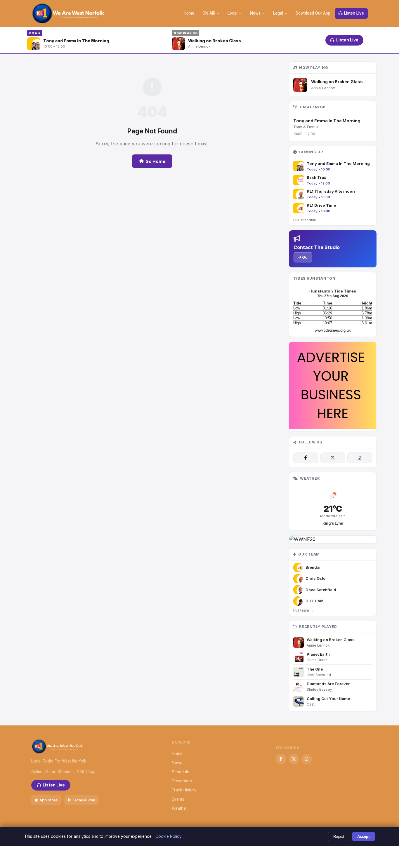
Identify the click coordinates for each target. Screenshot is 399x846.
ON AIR (208, 13)
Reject (338, 836)
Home (189, 13)
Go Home (155, 161)
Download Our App (313, 13)
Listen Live (354, 13)
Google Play (84, 800)
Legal (278, 13)
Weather (179, 808)
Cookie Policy (168, 836)
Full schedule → (307, 220)
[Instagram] (359, 457)
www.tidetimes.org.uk (333, 330)
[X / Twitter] (332, 457)
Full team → (303, 610)
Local (232, 13)
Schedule (180, 772)
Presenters (182, 781)
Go (304, 257)
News (255, 13)
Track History (184, 790)
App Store (48, 800)
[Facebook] (305, 457)
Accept (363, 836)
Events (178, 799)
